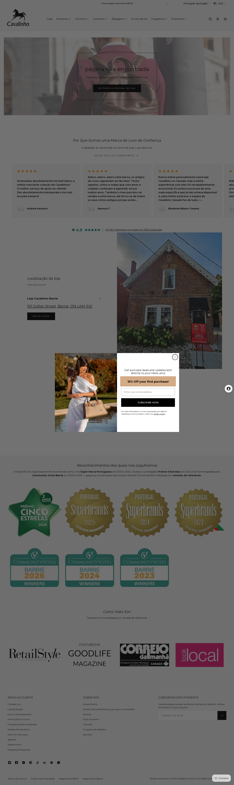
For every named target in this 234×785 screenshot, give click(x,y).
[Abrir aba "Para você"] (228, 388)
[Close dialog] (175, 357)
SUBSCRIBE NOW (148, 402)
